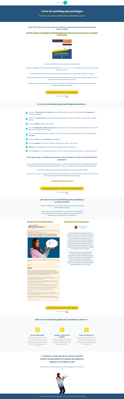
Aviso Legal (59, 396)
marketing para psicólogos (68, 68)
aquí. (62, 369)
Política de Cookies (80, 396)
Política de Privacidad (68, 396)
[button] (62, 92)
